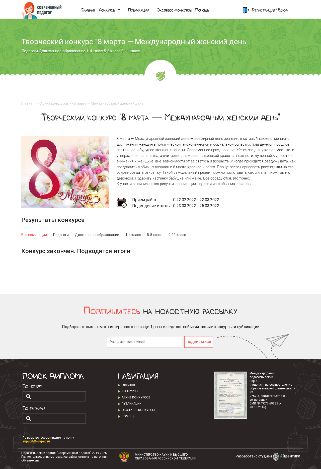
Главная (88, 10)
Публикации (138, 10)
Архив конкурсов (54, 103)
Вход (283, 10)
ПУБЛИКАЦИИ (131, 403)
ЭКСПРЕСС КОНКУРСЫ (138, 410)
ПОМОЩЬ (128, 416)
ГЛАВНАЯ (128, 385)
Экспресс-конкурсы (174, 10)
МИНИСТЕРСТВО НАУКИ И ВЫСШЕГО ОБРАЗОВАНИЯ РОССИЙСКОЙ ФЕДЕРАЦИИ (165, 456)
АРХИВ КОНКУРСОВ (136, 397)
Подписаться (199, 342)
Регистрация (263, 10)
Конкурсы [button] (107, 10)
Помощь (202, 10)
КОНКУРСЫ (130, 391)
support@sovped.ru (36, 441)
